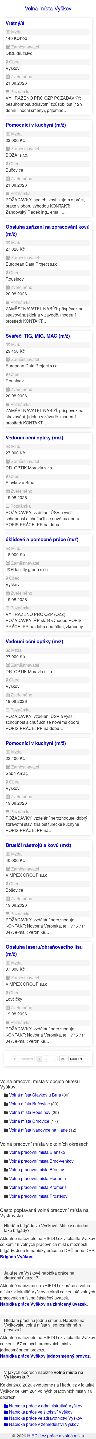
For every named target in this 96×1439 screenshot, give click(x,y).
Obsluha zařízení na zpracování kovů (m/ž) (48, 230)
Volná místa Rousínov (29, 1112)
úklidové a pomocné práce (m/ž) (42, 539)
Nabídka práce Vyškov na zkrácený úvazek (43, 1304)
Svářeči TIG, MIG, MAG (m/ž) (38, 335)
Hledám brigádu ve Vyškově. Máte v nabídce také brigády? (46, 1227)
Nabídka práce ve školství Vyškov (40, 1412)
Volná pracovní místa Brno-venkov (41, 1161)
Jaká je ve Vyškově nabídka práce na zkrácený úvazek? (39, 1275)
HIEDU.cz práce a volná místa (55, 1436)
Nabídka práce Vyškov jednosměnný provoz (45, 1356)
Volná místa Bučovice (29, 1104)
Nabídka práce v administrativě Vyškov (45, 1406)
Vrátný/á (15, 23)
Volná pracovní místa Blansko (37, 1152)
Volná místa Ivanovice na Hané (38, 1130)
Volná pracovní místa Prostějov (38, 1196)
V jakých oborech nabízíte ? (43, 1374)
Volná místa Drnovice (29, 1121)
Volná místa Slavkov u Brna (35, 1095)
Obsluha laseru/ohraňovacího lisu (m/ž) (44, 950)
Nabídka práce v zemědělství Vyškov (43, 1424)
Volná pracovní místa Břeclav (36, 1169)
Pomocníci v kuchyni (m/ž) (36, 124)
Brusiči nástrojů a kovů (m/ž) (38, 845)
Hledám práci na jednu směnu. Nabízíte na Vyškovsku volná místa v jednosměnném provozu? (44, 1325)
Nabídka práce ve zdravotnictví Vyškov (45, 1418)
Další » (75, 1058)
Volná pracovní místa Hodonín (37, 1178)
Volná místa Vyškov (48, 8)
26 (63, 1058)
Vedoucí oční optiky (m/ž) (34, 437)
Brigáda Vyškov (16, 1256)
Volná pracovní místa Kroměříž (38, 1187)
